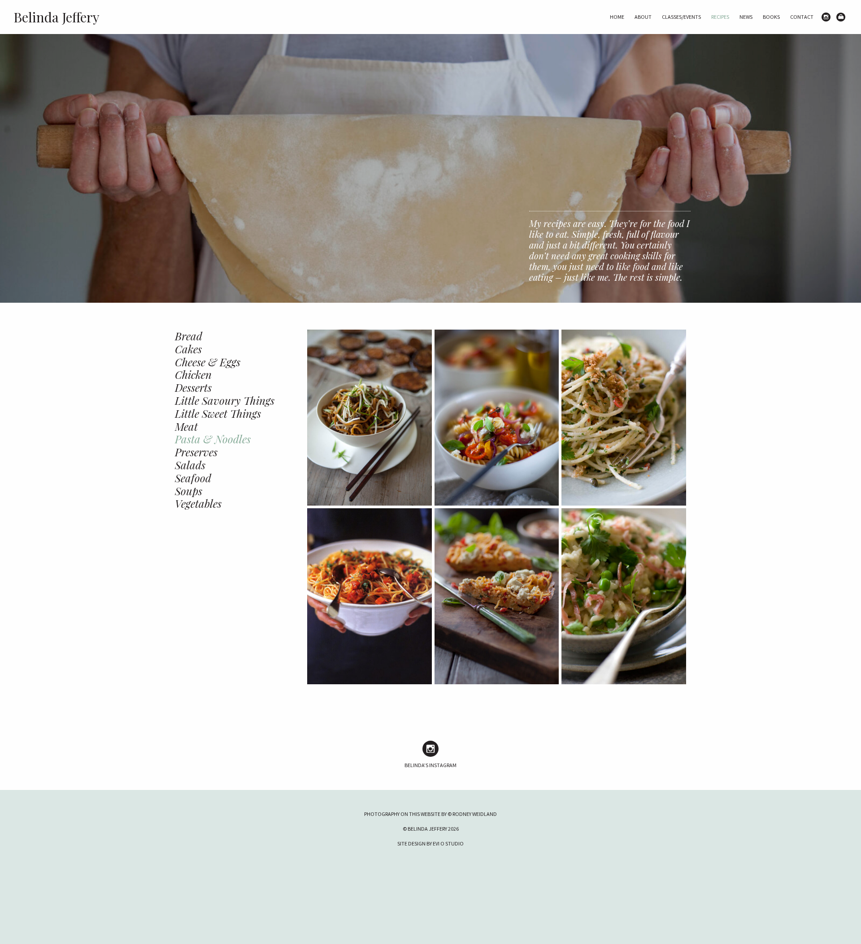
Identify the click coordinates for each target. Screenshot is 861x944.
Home (617, 17)
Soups (188, 491)
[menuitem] (617, 17)
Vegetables (198, 503)
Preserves (196, 452)
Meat (186, 426)
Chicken (193, 374)
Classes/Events (681, 17)
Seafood (193, 478)
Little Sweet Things (218, 413)
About (643, 17)
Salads (190, 465)
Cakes (188, 349)
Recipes (720, 17)
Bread (188, 336)
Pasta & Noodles (213, 439)
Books (771, 17)
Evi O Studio (448, 843)
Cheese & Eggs (207, 362)
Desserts (193, 387)
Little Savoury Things (224, 400)
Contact (801, 17)
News (745, 17)
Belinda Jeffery (56, 17)
